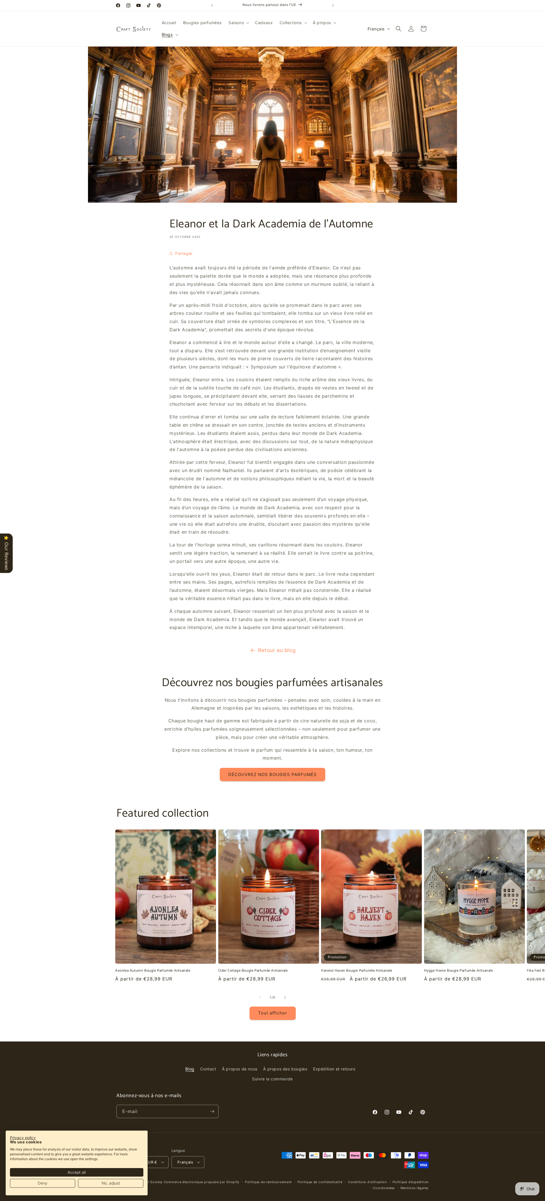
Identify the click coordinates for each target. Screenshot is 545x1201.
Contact (208, 1068)
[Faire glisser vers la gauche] (260, 997)
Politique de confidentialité (320, 1182)
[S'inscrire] (212, 1111)
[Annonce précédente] (212, 5)
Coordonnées (384, 1188)
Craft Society (152, 1182)
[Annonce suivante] (333, 5)
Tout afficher (272, 1013)
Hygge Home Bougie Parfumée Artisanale (458, 971)
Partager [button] (184, 253)
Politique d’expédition (411, 1182)
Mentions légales (415, 1188)
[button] (238, 23)
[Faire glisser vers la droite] (285, 997)
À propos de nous (239, 1068)
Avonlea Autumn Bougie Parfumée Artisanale (152, 971)
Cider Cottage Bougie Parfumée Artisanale (253, 971)
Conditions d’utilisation (367, 1182)
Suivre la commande (272, 1078)
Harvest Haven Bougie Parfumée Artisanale (356, 971)
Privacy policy (23, 1137)
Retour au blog (276, 650)
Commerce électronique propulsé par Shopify (201, 1182)
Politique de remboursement (268, 1182)
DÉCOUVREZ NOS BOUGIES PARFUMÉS (272, 774)
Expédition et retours (334, 1068)
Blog (189, 1068)
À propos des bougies (285, 1068)
